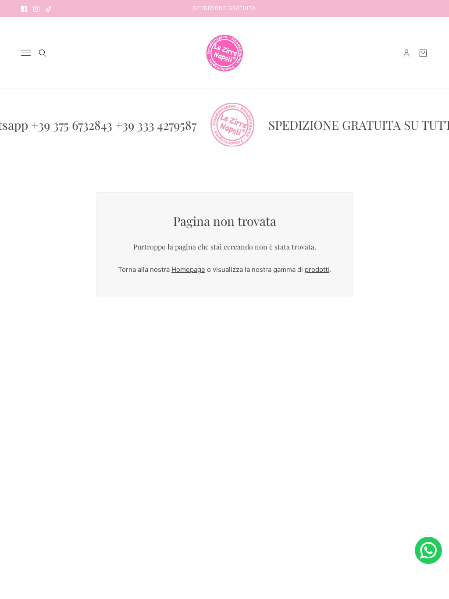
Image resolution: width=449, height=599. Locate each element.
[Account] (406, 53)
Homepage (188, 269)
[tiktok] (48, 8)
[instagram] (36, 8)
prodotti (317, 269)
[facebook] (24, 8)
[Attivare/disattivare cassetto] (26, 53)
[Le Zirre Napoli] (224, 53)
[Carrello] (423, 53)
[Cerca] (42, 53)
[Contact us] (428, 550)
